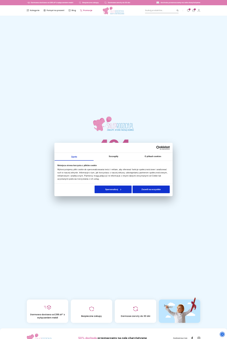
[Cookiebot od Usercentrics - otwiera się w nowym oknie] (158, 148)
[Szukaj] (178, 10)
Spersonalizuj (111, 189)
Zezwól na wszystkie (151, 189)
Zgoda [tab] (74, 157)
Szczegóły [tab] (113, 156)
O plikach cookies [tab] (153, 156)
